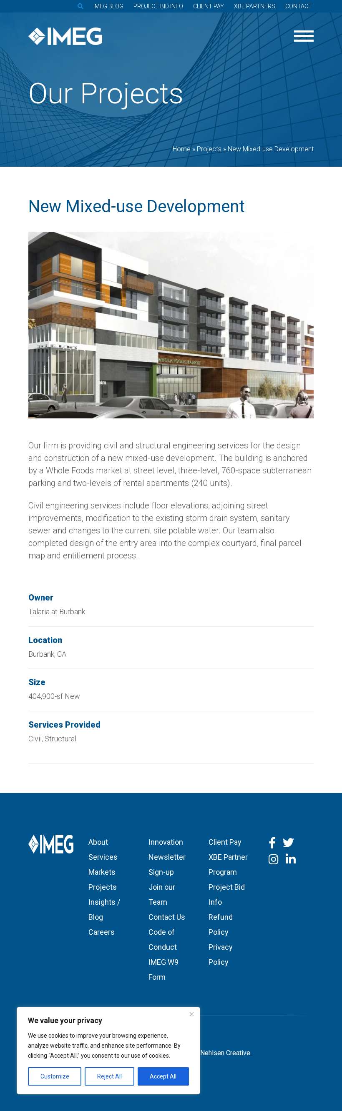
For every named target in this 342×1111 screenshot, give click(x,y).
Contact (298, 6)
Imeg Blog (108, 6)
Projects (102, 887)
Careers (101, 932)
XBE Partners (254, 6)
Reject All (109, 1076)
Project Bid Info (158, 6)
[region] (108, 1050)
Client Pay (208, 6)
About (98, 842)
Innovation (165, 842)
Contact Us (166, 917)
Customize (54, 1076)
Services (103, 857)
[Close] (191, 1014)
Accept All (163, 1076)
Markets (102, 872)
